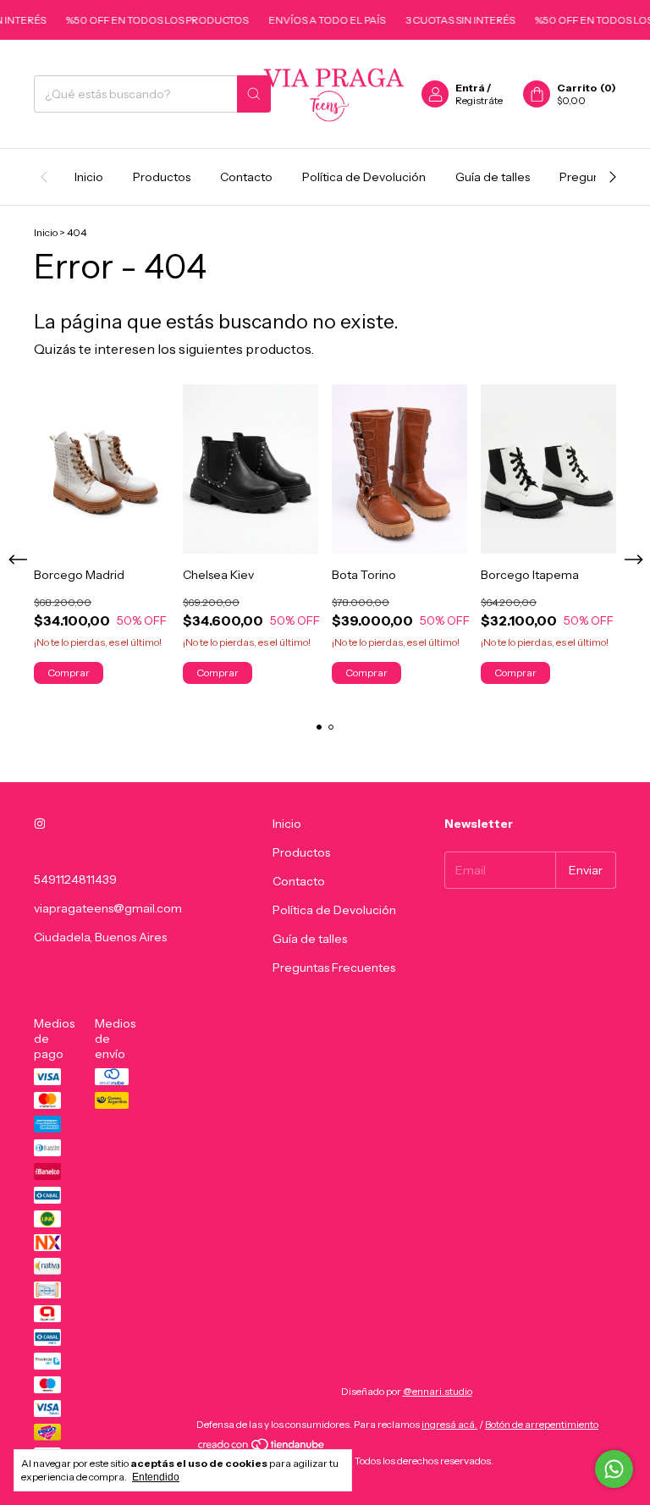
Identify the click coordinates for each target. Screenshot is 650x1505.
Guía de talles (492, 177)
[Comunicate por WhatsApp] (614, 1469)
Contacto (246, 177)
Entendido (155, 1477)
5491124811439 (75, 879)
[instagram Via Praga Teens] (40, 823)
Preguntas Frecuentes (334, 967)
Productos (161, 177)
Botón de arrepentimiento (541, 1424)
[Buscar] (254, 94)
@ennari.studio (437, 1391)
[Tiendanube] (262, 1448)
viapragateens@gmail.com (108, 908)
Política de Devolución (364, 177)
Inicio (88, 177)
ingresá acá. (449, 1424)
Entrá (470, 87)
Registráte (479, 100)
